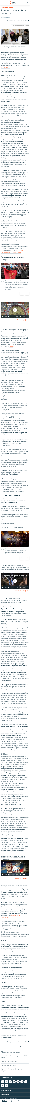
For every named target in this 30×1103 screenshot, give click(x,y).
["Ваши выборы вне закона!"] (15, 539)
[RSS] (25, 1081)
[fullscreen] (27, 316)
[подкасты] (11, 1101)
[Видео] (18, 1101)
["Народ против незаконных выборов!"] (15, 271)
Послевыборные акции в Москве (14, 863)
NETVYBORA (5, 67)
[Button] (11, 21)
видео (11, 346)
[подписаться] (6, 1085)
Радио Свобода (8, 307)
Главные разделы (7, 7)
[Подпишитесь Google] (2, 1081)
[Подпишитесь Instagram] (21, 1081)
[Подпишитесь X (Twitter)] (10, 1081)
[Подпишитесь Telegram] (18, 1081)
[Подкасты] (2, 1085)
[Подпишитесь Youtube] (14, 1081)
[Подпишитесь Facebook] (6, 1081)
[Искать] (25, 1101)
